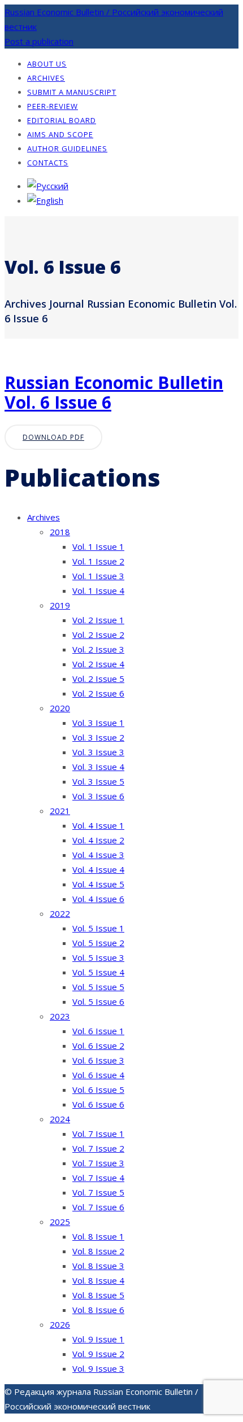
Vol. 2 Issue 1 (98, 619)
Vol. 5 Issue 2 (98, 942)
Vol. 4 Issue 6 (98, 898)
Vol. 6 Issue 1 (98, 1030)
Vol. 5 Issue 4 (98, 972)
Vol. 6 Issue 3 (98, 1060)
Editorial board (61, 120)
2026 (60, 1324)
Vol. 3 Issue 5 (98, 781)
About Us (47, 64)
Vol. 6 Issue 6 (98, 1104)
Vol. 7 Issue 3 (98, 1163)
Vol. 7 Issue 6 (98, 1207)
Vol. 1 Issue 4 (98, 590)
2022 (60, 913)
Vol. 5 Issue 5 (98, 986)
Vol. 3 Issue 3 (98, 752)
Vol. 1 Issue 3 (98, 575)
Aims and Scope (60, 134)
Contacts (47, 162)
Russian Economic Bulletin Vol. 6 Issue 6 (114, 392)
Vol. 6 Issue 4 (98, 1074)
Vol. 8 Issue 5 (98, 1295)
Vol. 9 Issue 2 (98, 1353)
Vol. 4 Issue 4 (98, 869)
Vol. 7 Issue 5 (98, 1192)
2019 (60, 605)
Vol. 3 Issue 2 (98, 737)
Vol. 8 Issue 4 (98, 1280)
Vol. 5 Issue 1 (98, 928)
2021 (60, 810)
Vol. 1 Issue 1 (98, 546)
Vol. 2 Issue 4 (98, 664)
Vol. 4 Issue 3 (98, 854)
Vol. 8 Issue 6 (98, 1309)
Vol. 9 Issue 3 (98, 1368)
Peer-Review (52, 106)
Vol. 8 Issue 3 (98, 1265)
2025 (60, 1221)
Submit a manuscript (71, 92)
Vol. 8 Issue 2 (98, 1251)
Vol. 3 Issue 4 (98, 766)
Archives (46, 78)
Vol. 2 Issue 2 (98, 634)
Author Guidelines (67, 148)
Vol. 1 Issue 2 (98, 561)
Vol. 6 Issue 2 (98, 1045)
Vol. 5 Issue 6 (98, 1001)
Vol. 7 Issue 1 (98, 1133)
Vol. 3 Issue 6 (98, 796)
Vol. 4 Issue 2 (98, 840)
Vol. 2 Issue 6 (98, 693)
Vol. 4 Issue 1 (98, 825)
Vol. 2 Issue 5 (98, 678)
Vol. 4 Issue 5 (98, 884)
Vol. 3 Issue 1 (98, 722)
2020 (60, 708)
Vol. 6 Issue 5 (98, 1089)
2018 (60, 531)
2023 (60, 1016)
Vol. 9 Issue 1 (98, 1339)
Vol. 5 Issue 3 (98, 957)
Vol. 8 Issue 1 (98, 1236)
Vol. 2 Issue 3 (98, 649)
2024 (60, 1119)
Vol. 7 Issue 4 (98, 1177)
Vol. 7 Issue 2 (98, 1148)
